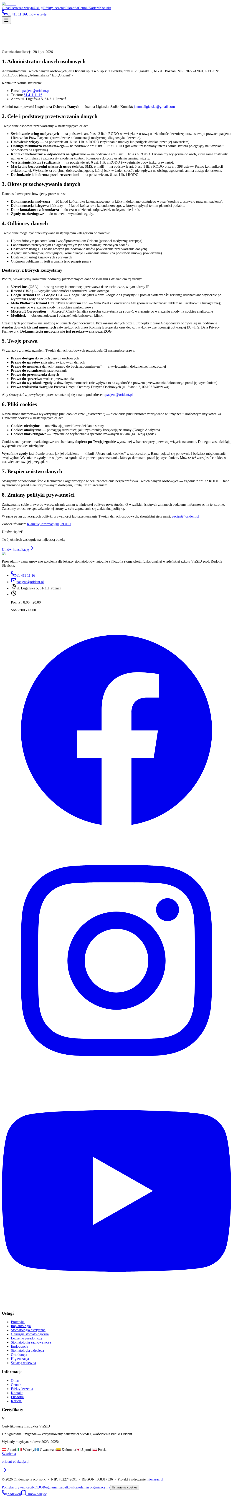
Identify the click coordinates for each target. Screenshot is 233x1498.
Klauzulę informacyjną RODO (49, 524)
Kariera (94, 8)
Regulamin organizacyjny (91, 1487)
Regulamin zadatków (58, 1487)
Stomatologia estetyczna (28, 1330)
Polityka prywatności (17, 1487)
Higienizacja (20, 1359)
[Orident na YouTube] (116, 1304)
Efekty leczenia (54, 8)
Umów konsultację (15, 549)
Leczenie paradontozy (27, 1338)
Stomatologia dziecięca (27, 1350)
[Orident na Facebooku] (116, 844)
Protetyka (18, 1322)
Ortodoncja (19, 1355)
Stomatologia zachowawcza (31, 1342)
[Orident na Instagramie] (116, 1074)
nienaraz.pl (155, 1479)
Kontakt (105, 8)
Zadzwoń (14, 1494)
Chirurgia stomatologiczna (30, 1334)
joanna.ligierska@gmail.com (154, 107)
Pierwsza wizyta (22, 8)
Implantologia (21, 1326)
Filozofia (71, 8)
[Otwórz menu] (6, 20)
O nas (6, 8)
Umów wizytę (36, 1494)
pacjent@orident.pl (36, 91)
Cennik (83, 8)
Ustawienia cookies (124, 1487)
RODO (37, 1487)
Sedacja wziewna (23, 1363)
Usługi (38, 8)
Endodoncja (19, 1346)
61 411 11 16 (33, 95)
